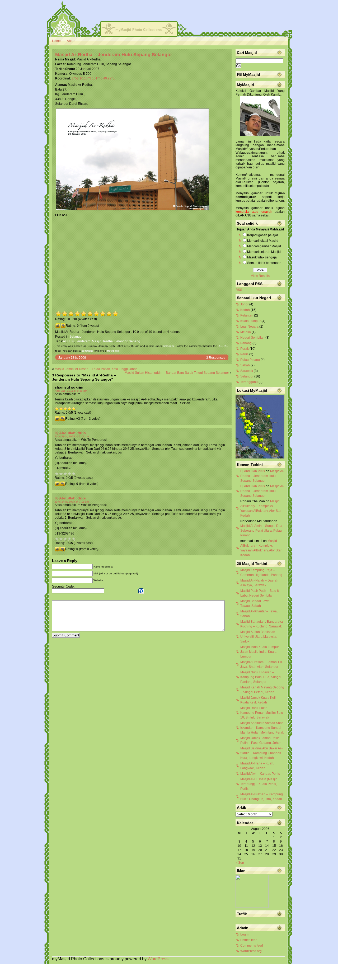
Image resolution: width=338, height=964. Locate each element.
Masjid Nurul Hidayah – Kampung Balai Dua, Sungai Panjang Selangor (260, 677)
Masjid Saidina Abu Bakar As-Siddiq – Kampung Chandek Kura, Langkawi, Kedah (261, 753)
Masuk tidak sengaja (262, 257)
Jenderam (83, 341)
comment (87, 350)
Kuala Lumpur (250, 321)
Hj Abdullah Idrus (70, 433)
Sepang (134, 341)
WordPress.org (251, 951)
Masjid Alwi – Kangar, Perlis (260, 774)
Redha (108, 341)
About (71, 41)
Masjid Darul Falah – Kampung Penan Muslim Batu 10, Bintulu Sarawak (261, 712)
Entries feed (248, 940)
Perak (244, 349)
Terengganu (249, 382)
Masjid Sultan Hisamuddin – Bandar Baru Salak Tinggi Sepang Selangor (177, 373)
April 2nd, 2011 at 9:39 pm (71, 390)
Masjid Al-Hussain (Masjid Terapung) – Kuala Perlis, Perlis (259, 784)
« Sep (240, 862)
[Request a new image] (141, 591)
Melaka (245, 332)
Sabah (245, 365)
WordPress (158, 959)
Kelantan (246, 315)
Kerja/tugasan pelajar (262, 235)
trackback (113, 350)
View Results (260, 276)
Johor (244, 304)
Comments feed (251, 945)
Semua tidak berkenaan (264, 263)
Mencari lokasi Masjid (262, 241)
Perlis (244, 354)
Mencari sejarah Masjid (264, 252)
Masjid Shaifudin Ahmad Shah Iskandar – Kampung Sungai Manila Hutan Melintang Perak (262, 727)
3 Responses (215, 358)
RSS (239, 290)
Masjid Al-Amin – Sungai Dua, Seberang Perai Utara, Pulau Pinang (261, 530)
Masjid (96, 341)
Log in (244, 934)
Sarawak (246, 371)
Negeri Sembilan (252, 337)
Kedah (245, 310)
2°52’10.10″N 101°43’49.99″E (93, 78)
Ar (64, 341)
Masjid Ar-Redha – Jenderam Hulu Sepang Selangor (113, 54)
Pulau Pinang (250, 360)
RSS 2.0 (223, 345)
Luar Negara (249, 326)
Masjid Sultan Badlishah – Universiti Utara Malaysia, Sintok (259, 636)
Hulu (70, 341)
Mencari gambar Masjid (264, 246)
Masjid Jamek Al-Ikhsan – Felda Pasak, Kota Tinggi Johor (96, 369)
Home (56, 41)
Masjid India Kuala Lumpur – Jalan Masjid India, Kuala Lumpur (260, 651)
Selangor (76, 336)
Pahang (246, 343)
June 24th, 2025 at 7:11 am (72, 436)
